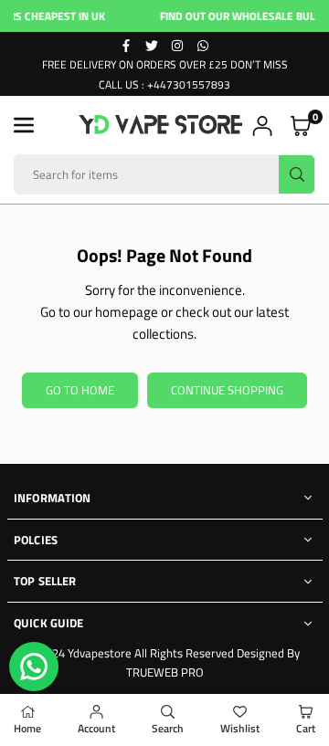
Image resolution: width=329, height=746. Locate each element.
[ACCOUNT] (262, 125)
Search (168, 728)
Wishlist (240, 728)
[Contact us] (33, 666)
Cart (305, 728)
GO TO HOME (80, 390)
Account (96, 728)
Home (27, 728)
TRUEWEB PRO (165, 672)
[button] (24, 125)
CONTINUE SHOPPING (227, 390)
